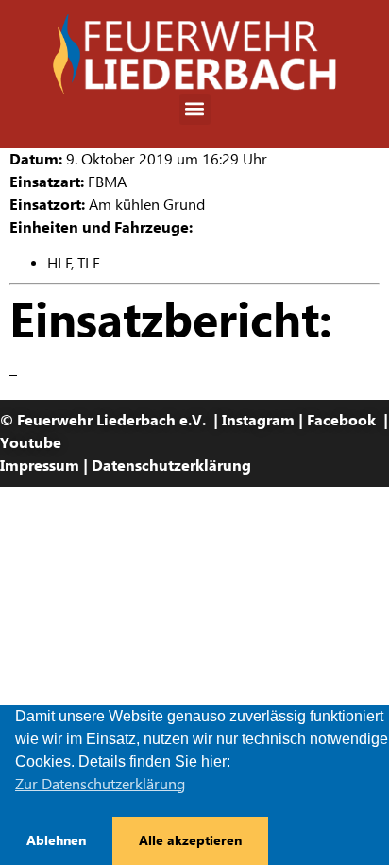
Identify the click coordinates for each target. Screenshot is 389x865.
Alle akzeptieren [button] (190, 840)
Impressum (39, 466)
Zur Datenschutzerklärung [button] (100, 784)
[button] (195, 109)
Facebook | (347, 420)
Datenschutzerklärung (171, 466)
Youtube (30, 443)
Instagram (258, 420)
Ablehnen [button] (56, 840)
